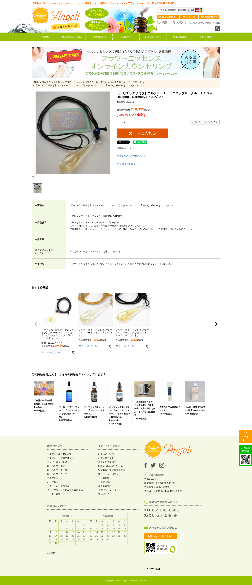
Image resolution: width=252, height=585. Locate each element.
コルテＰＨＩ (116, 82)
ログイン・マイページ (109, 490)
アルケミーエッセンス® (59, 454)
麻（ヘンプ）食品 (56, 466)
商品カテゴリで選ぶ (72, 36)
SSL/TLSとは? (154, 569)
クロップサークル (135, 82)
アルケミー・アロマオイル (60, 458)
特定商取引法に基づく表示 (111, 470)
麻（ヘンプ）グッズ (57, 470)
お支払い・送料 (153, 36)
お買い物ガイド (106, 458)
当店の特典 (126, 36)
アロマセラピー (55, 478)
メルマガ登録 (105, 482)
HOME (45, 36)
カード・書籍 (54, 494)
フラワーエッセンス (57, 462)
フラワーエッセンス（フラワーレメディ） (86, 82)
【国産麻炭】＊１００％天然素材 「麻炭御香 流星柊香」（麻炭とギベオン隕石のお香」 (144, 408)
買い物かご (103, 494)
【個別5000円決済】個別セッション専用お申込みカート (44, 403)
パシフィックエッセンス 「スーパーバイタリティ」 (94, 410)
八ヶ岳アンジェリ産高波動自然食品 (65, 490)
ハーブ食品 (52, 482)
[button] (36, 324)
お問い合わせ (206, 36)
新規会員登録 (180, 36)
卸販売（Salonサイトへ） (111, 466)
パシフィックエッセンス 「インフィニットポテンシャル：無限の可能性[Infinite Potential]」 (119, 414)
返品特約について (126, 148)
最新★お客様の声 (107, 462)
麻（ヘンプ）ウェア (57, 474)
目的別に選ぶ (99, 36)
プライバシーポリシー (109, 474)
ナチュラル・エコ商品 (58, 486)
